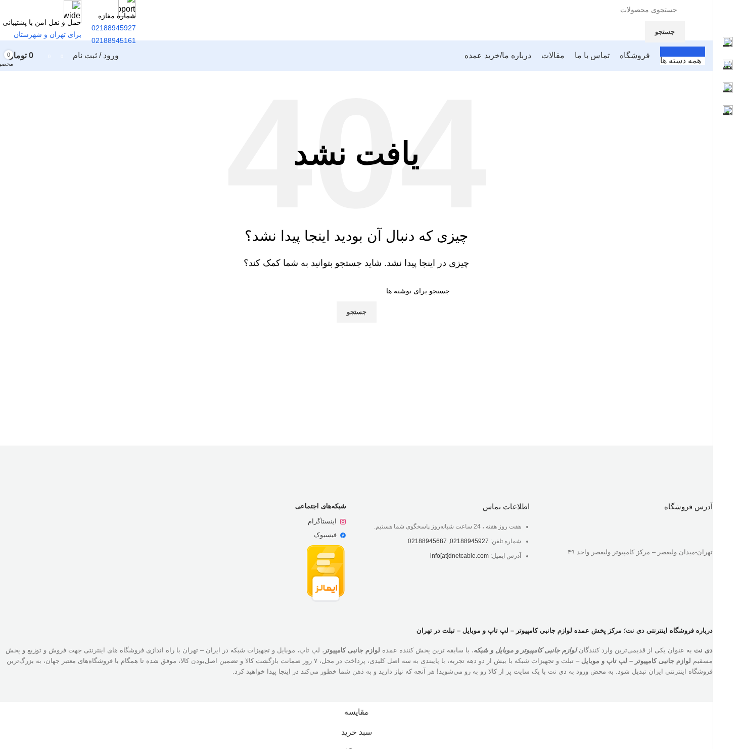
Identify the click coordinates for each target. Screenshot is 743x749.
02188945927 (469, 541)
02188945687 (427, 541)
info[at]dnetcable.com (459, 555)
